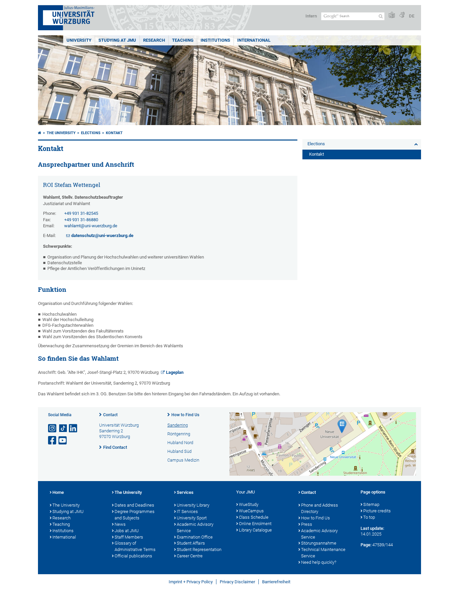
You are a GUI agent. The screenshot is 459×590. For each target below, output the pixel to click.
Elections (90, 133)
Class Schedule (253, 517)
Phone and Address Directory (319, 508)
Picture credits (377, 510)
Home (58, 492)
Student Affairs (191, 543)
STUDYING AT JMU (117, 40)
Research (61, 517)
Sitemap (371, 504)
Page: (366, 544)
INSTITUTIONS (215, 40)
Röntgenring (178, 433)
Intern (311, 15)
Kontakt (114, 133)
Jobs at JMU (127, 530)
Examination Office (195, 537)
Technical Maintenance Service (323, 552)
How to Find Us (185, 414)
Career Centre (190, 555)
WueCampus (251, 510)
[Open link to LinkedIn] (73, 428)
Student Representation (199, 549)
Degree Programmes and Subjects (135, 514)
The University (61, 133)
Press (306, 524)
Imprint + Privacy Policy (191, 581)
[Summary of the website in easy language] (392, 15)
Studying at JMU (68, 511)
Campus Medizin (183, 460)
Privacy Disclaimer (237, 581)
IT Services (187, 511)
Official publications (133, 555)
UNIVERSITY (79, 40)
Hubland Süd (179, 451)
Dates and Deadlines (134, 505)
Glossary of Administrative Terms (135, 546)
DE (411, 15)
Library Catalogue (255, 530)
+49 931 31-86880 (81, 219)
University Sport (192, 517)
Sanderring (177, 425)
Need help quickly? (318, 562)
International (253, 40)
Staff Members (129, 537)
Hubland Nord (180, 442)
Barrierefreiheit (276, 581)
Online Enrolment (255, 523)
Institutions (63, 530)
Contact (110, 414)
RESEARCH (154, 40)
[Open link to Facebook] (52, 440)
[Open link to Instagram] (52, 428)
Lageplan (174, 372)
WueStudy (248, 504)
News (120, 524)
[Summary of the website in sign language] (402, 15)
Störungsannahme (318, 543)
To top (369, 517)
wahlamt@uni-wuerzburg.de (90, 225)
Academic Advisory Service (195, 527)
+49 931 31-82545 (81, 213)
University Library (193, 505)
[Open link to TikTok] (63, 428)
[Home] (39, 133)
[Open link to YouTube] (63, 440)
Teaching (183, 40)
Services (185, 492)
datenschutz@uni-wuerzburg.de (102, 235)
